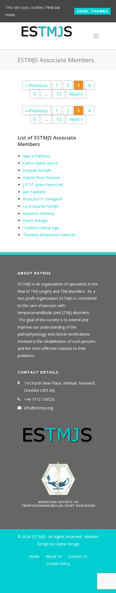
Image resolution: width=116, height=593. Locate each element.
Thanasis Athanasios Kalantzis (49, 234)
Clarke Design (67, 543)
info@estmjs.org (38, 407)
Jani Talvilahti (34, 191)
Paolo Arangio (35, 220)
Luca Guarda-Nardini (41, 206)
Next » (76, 94)
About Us (54, 556)
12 (60, 93)
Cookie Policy (58, 563)
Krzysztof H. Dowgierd (42, 198)
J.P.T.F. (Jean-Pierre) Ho (43, 184)
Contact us (78, 556)
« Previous (36, 85)
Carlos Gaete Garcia (40, 163)
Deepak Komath (37, 170)
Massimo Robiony (38, 213)
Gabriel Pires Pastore (41, 177)
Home (34, 556)
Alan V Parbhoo (36, 156)
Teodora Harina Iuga (41, 227)
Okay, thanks (92, 11)
